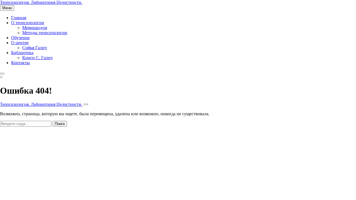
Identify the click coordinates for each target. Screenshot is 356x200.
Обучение (20, 37)
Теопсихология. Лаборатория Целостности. (41, 2)
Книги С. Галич (37, 57)
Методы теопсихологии (44, 32)
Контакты (20, 62)
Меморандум (34, 27)
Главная (18, 17)
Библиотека (22, 52)
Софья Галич (34, 47)
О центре (20, 42)
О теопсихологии (27, 22)
